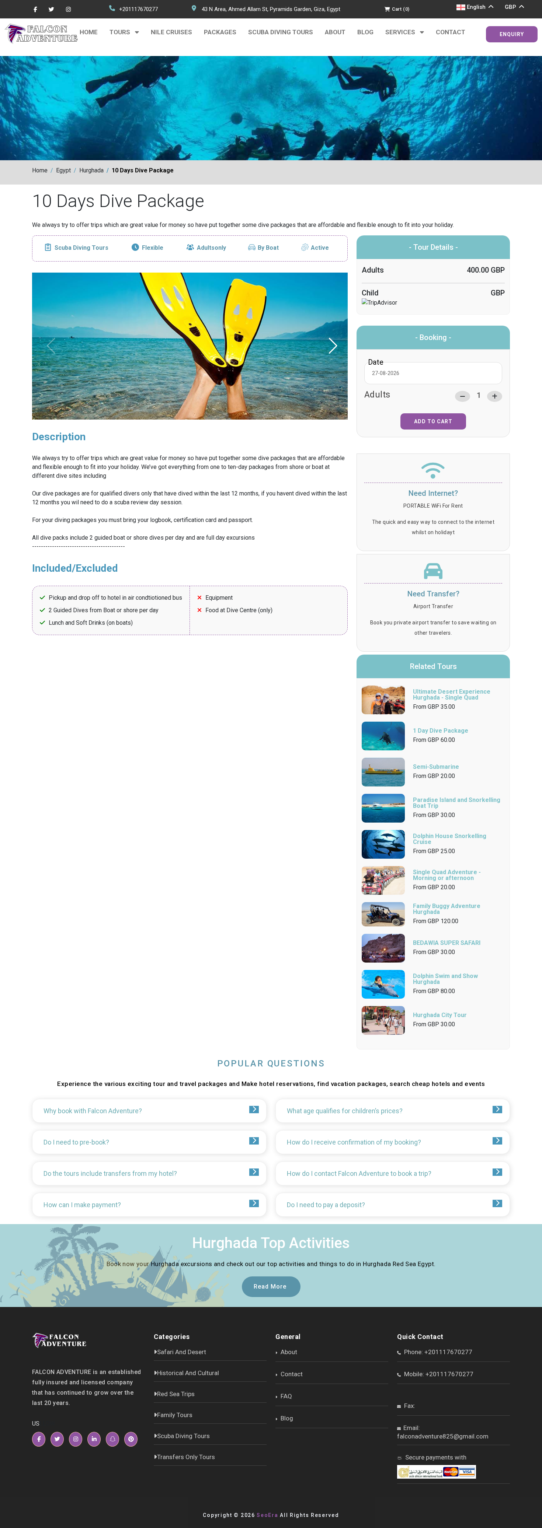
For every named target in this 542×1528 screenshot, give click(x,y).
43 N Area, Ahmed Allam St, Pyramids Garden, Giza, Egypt (271, 9)
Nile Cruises (171, 32)
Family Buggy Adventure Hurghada (446, 909)
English (476, 7)
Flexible (152, 247)
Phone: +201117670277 (437, 1352)
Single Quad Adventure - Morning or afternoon (447, 875)
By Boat (268, 247)
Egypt (63, 170)
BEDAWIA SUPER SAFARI (446, 942)
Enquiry (512, 34)
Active (320, 247)
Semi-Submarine (436, 766)
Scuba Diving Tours (280, 32)
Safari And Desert (181, 1352)
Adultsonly (211, 247)
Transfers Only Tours (186, 1457)
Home (89, 32)
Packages (220, 32)
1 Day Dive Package (440, 730)
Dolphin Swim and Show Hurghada (445, 978)
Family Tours (174, 1415)
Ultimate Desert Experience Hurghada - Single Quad (451, 694)
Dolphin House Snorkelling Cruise (449, 839)
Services (401, 32)
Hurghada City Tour (440, 1015)
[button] (334, 346)
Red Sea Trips (176, 1394)
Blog (365, 32)
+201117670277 (138, 9)
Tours (121, 32)
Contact (450, 32)
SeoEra (267, 1515)
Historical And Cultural (188, 1373)
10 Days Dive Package (143, 170)
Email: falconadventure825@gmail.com (443, 1432)
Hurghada (91, 170)
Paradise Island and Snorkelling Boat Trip (456, 802)
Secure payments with (435, 1457)
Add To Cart (433, 421)
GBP (511, 7)
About (335, 32)
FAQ (285, 1396)
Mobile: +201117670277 (438, 1374)
